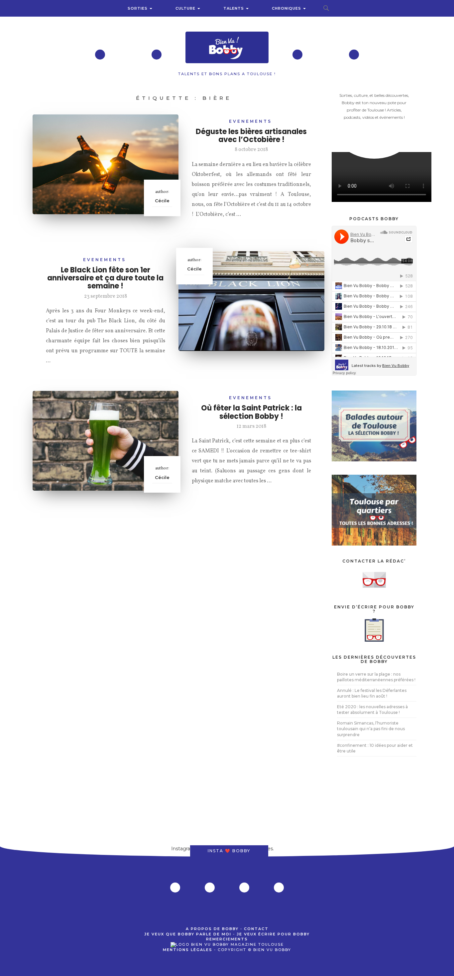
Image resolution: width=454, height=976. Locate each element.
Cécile (162, 200)
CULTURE (186, 8)
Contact (256, 928)
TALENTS (234, 8)
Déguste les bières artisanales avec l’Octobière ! (251, 135)
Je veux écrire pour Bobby (273, 934)
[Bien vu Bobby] (227, 48)
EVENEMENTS (250, 121)
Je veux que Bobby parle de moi (187, 934)
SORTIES (138, 8)
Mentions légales (187, 949)
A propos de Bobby (212, 928)
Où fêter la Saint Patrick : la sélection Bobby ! (251, 412)
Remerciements (227, 939)
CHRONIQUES (287, 8)
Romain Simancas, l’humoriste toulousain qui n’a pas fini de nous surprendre (371, 729)
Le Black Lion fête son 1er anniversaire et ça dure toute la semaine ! (105, 278)
